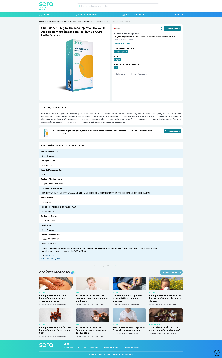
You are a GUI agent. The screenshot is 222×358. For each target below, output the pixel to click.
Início (41, 21)
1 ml (115, 67)
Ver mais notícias (169, 272)
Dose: (116, 56)
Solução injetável (121, 52)
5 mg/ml (117, 60)
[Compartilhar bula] (160, 28)
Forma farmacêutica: (124, 49)
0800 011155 (51, 256)
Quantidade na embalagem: (127, 64)
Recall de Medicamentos (88, 348)
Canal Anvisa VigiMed (50, 258)
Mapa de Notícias (132, 348)
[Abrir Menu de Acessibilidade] (217, 353)
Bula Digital (68, 348)
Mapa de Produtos (112, 348)
